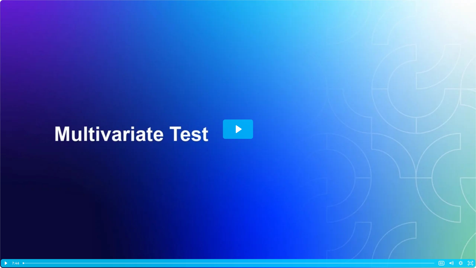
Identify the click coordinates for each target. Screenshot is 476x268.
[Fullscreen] (470, 263)
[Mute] (451, 263)
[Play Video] (5, 263)
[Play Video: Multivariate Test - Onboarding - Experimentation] (238, 129)
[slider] (228, 263)
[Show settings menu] (461, 263)
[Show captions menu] (441, 263)
